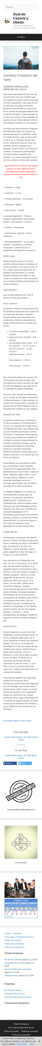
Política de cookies (12, 940)
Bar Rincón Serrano (13, 959)
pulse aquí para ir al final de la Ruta (21, 756)
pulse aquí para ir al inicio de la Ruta (21, 738)
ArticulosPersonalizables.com (21, 791)
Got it (31, 1044)
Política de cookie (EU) (14, 947)
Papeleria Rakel (11, 975)
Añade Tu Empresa (13, 933)
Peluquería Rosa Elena (14, 963)
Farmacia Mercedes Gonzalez (17, 969)
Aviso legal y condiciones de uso (19, 937)
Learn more (21, 1044)
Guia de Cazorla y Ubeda (20, 18)
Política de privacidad (14, 944)
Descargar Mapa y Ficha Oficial (17, 721)
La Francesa (21, 842)
